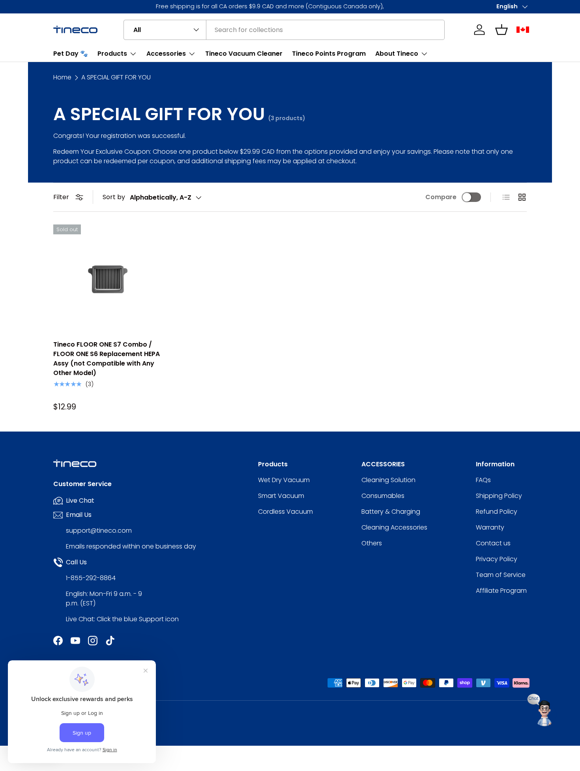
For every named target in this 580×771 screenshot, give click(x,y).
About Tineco (396, 53)
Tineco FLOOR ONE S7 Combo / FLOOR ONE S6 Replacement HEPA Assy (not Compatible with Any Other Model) (106, 358)
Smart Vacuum (281, 495)
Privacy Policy (496, 559)
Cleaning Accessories (394, 527)
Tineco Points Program (329, 53)
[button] (501, 29)
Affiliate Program (501, 590)
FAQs (483, 479)
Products (112, 53)
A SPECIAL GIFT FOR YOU (116, 77)
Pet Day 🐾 (70, 53)
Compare (441, 197)
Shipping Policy (499, 495)
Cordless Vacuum (285, 511)
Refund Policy (496, 511)
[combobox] (284, 30)
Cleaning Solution (388, 479)
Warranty (490, 527)
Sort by (114, 197)
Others (371, 543)
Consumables (382, 495)
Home (62, 77)
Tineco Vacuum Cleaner (244, 53)
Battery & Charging (390, 511)
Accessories (166, 53)
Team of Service (501, 574)
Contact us (493, 543)
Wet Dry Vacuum (284, 479)
